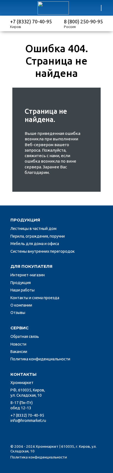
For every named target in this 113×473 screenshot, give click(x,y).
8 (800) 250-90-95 (83, 21)
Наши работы (22, 290)
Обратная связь (24, 336)
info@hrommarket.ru (28, 420)
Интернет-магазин (27, 275)
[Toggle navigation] (9, 8)
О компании (21, 305)
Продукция (20, 282)
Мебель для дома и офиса (34, 243)
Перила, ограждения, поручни (37, 236)
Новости (18, 344)
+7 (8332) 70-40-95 (31, 21)
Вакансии (18, 351)
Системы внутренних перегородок (42, 251)
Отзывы (17, 312)
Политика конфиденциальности (40, 359)
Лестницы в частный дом (33, 228)
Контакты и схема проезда (34, 298)
